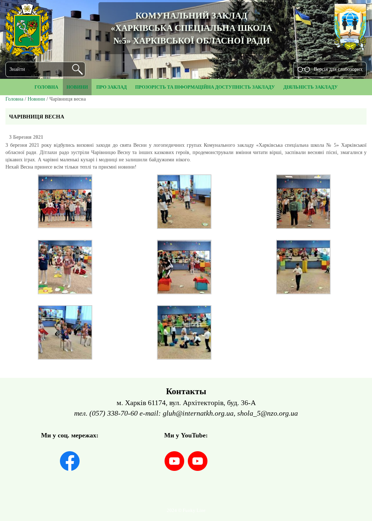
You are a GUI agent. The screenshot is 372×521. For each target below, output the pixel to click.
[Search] (77, 69)
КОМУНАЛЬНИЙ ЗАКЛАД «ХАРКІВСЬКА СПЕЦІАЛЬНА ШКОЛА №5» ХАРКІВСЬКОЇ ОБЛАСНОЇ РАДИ (191, 28)
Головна (14, 99)
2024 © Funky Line (186, 510)
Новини (36, 99)
